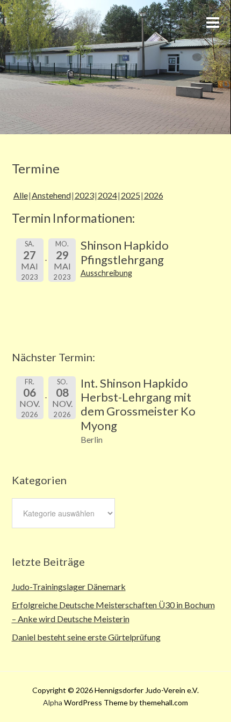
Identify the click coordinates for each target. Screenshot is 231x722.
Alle (20, 195)
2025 (130, 195)
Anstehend (51, 195)
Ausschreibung (106, 273)
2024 (107, 195)
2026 (153, 195)
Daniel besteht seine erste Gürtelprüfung (86, 637)
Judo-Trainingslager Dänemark (69, 586)
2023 (84, 195)
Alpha (52, 702)
